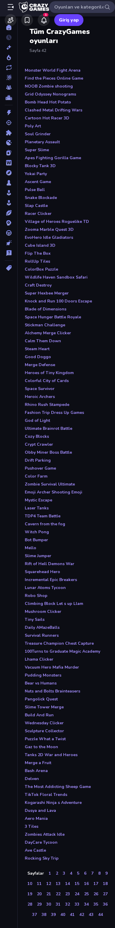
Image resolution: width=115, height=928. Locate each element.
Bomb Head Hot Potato (48, 102)
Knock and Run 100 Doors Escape (58, 301)
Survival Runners (42, 635)
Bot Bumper (36, 540)
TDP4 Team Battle (42, 516)
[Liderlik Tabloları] (8, 98)
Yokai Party (36, 174)
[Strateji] (8, 223)
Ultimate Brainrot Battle (48, 428)
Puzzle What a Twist (45, 739)
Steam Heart (37, 349)
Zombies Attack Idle (45, 834)
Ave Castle (35, 850)
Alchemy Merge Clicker (48, 333)
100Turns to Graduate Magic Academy (62, 651)
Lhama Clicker (39, 659)
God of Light (37, 420)
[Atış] (8, 123)
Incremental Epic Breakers (51, 580)
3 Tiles (31, 826)
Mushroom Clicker (43, 611)
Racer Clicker (38, 213)
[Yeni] (8, 47)
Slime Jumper (38, 556)
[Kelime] (8, 163)
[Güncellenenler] (8, 67)
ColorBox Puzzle (41, 269)
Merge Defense (40, 365)
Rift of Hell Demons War (49, 564)
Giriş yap (69, 20)
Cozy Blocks (37, 436)
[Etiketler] (8, 268)
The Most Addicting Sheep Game (58, 786)
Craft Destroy (38, 285)
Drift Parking (38, 460)
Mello (30, 548)
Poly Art (33, 126)
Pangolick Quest (41, 699)
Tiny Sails (35, 619)
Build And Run (39, 715)
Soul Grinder (38, 134)
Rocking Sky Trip (42, 858)
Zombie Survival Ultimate (50, 484)
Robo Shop (36, 595)
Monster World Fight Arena (52, 70)
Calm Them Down (43, 341)
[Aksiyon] (8, 113)
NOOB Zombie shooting (49, 86)
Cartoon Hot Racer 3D (47, 118)
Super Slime (37, 150)
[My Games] (27, 20)
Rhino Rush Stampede (47, 404)
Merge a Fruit (38, 763)
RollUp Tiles (37, 261)
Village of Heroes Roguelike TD (57, 221)
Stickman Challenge (45, 325)
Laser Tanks (37, 508)
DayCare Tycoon (41, 842)
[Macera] (8, 173)
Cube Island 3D (40, 245)
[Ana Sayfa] (8, 27)
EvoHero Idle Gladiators (49, 237)
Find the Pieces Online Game (54, 78)
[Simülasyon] (8, 203)
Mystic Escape (38, 500)
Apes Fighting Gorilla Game (53, 158)
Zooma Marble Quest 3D (49, 229)
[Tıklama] (8, 243)
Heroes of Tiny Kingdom (49, 373)
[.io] (8, 143)
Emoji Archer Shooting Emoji (53, 492)
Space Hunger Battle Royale (53, 317)
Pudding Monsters (43, 675)
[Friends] (11, 20)
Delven (32, 778)
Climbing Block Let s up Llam (54, 603)
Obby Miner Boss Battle (48, 452)
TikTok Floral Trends (46, 794)
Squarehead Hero (42, 572)
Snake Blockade (41, 197)
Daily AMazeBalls (42, 627)
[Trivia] (8, 253)
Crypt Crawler (39, 444)
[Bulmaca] (8, 133)
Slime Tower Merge (44, 707)
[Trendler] (8, 57)
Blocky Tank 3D (40, 166)
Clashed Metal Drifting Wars (53, 110)
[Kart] (8, 153)
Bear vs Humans (41, 683)
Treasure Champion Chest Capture (59, 643)
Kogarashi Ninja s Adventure (53, 802)
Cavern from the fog (45, 524)
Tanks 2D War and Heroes (51, 755)
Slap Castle (36, 205)
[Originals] (8, 78)
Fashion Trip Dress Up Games (54, 412)
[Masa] (8, 183)
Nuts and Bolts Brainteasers (52, 691)
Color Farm (36, 476)
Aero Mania (36, 818)
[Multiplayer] (8, 88)
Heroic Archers (40, 396)
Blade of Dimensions (45, 309)
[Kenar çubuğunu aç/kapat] (11, 7)
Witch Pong (37, 532)
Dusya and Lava (40, 810)
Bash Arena (36, 771)
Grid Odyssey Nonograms (50, 94)
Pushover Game (40, 468)
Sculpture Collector (44, 731)
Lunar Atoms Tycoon (45, 587)
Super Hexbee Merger (47, 293)
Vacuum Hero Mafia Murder (52, 667)
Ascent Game (38, 182)
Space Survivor (40, 388)
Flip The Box (38, 253)
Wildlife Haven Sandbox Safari (56, 277)
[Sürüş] (8, 233)
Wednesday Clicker (44, 723)
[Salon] (8, 193)
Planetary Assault (42, 142)
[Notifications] (44, 20)
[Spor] (8, 213)
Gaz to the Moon (41, 747)
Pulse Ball (35, 189)
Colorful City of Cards (47, 381)
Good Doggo (38, 357)
